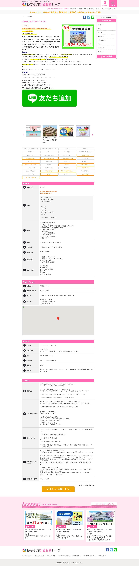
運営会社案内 (76, 555)
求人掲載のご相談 (64, 555)
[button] (58, 318)
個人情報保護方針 (89, 555)
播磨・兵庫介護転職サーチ (54, 8)
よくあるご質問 (39, 555)
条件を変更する (106, 20)
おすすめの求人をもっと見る (103, 504)
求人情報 (66, 8)
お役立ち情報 (51, 555)
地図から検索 (106, 56)
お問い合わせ (102, 555)
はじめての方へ (26, 555)
